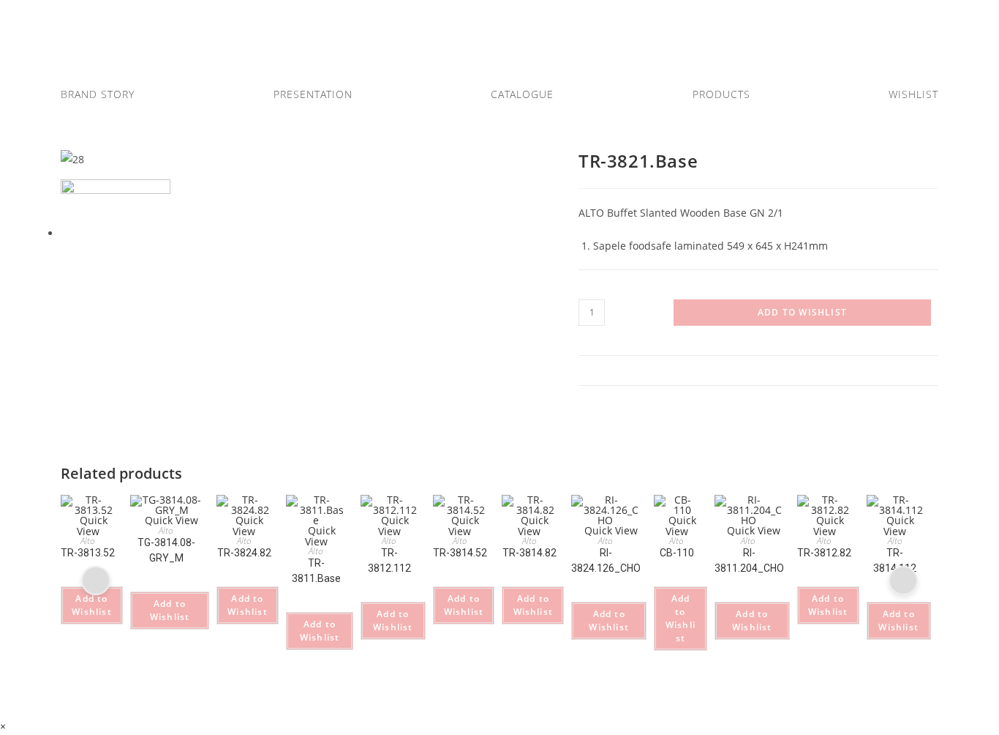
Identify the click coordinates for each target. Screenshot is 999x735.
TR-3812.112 (389, 560)
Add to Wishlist (802, 312)
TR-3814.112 (894, 560)
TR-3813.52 (88, 553)
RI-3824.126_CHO (606, 560)
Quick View (92, 525)
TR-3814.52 (460, 553)
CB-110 (677, 553)
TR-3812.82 (824, 553)
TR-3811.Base (316, 570)
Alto (87, 540)
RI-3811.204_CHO (749, 560)
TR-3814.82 (529, 553)
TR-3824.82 (244, 553)
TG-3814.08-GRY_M (166, 550)
